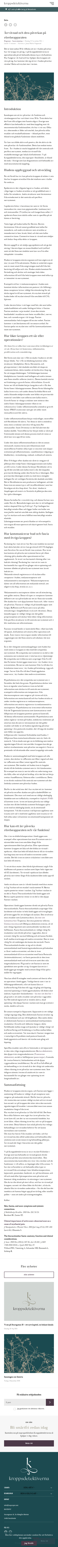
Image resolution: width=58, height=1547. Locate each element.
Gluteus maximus (11, 924)
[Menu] (52, 3)
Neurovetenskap (17, 41)
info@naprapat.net (11, 1505)
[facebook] (5, 24)
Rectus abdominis (43, 1051)
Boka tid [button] (29, 1443)
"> (29, 1487)
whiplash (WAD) (46, 798)
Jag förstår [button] (29, 1543)
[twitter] (10, 24)
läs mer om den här (43, 993)
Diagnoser (7, 41)
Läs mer (35, 1538)
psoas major (39, 1057)
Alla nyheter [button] (29, 1275)
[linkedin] (15, 24)
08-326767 (7, 1509)
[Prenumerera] (50, 1402)
